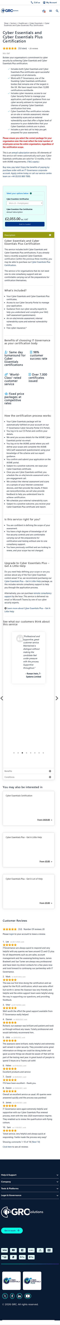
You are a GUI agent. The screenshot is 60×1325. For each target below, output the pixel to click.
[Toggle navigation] (50, 10)
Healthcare (23, 23)
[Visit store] (43, 10)
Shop (6, 23)
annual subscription (21, 152)
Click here (7, 1146)
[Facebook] (12, 1296)
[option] (28, 660)
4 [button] (26, 753)
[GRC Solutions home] (22, 1212)
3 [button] (22, 753)
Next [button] (56, 697)
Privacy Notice (9, 1321)
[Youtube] (27, 1296)
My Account (51, 2)
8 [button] (43, 753)
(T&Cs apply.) (33, 161)
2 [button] (18, 753)
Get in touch (9, 1230)
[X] (5, 1296)
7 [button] (39, 753)
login (11, 933)
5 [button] (30, 753)
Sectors (13, 23)
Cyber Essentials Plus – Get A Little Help (22, 581)
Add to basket (25, 224)
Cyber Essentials (36, 23)
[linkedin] (19, 1296)
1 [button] (14, 753)
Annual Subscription (15, 212)
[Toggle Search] (57, 10)
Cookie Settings (46, 1321)
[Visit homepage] (9, 10)
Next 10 (35, 1141)
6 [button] (34, 753)
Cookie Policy (28, 1321)
